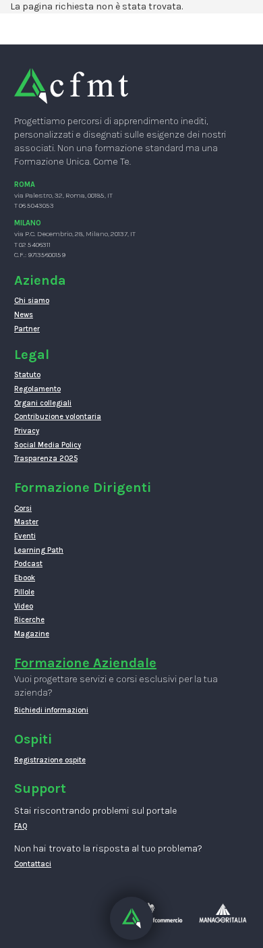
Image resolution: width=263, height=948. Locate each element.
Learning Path (38, 550)
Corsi (23, 508)
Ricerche (29, 619)
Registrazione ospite (50, 760)
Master (26, 522)
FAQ (21, 826)
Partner (27, 329)
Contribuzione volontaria (57, 416)
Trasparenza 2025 (46, 458)
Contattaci (32, 864)
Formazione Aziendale (85, 663)
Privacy (26, 430)
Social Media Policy (47, 445)
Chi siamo (31, 300)
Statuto (27, 374)
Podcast (28, 563)
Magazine (31, 634)
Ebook (24, 578)
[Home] (71, 85)
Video (23, 606)
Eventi (25, 536)
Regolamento (37, 389)
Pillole (24, 592)
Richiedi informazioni (51, 710)
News (23, 314)
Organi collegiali (42, 403)
